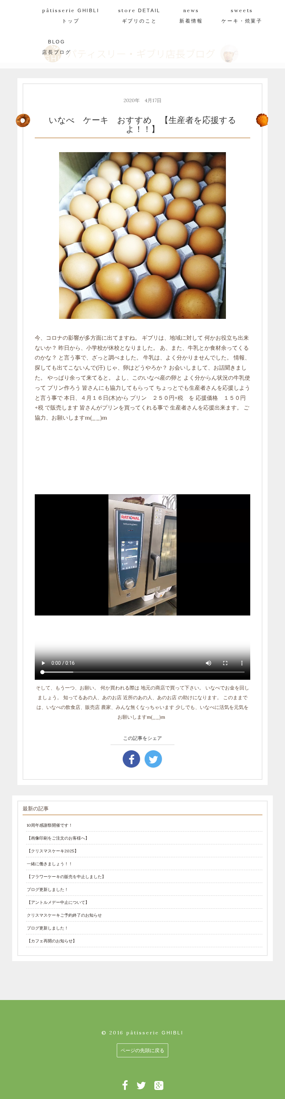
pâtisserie (70, 15)
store (139, 15)
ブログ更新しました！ (47, 889)
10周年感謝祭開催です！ (50, 825)
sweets (241, 15)
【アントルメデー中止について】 (58, 902)
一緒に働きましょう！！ (50, 863)
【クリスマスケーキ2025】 (53, 850)
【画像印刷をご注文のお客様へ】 (58, 838)
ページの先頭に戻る (142, 1050)
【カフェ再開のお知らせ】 (52, 940)
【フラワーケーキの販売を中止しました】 (66, 876)
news (191, 15)
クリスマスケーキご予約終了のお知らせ (64, 915)
